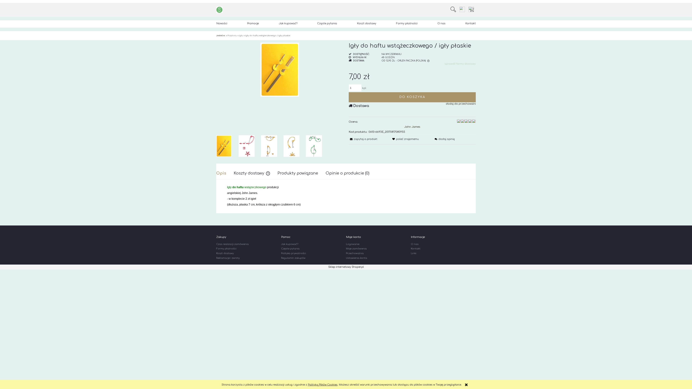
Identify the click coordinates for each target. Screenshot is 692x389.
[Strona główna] (219, 10)
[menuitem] (221, 23)
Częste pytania (290, 248)
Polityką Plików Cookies (323, 384)
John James (412, 127)
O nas (414, 244)
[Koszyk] (472, 9)
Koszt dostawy (225, 253)
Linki (413, 253)
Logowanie (352, 244)
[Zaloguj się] (462, 9)
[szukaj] (453, 9)
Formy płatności (226, 248)
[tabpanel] (346, 196)
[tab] (225, 173)
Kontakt (415, 248)
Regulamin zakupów (293, 258)
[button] (363, 139)
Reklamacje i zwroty (228, 258)
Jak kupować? (289, 244)
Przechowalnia (355, 253)
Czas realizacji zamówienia (232, 244)
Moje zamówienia (356, 248)
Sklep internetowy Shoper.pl (346, 267)
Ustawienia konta (356, 258)
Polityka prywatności (293, 253)
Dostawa (361, 106)
